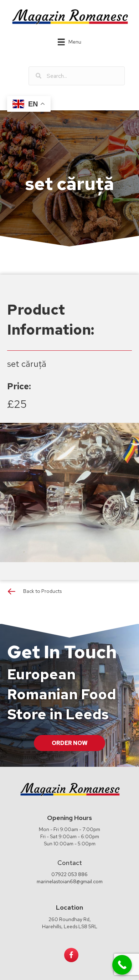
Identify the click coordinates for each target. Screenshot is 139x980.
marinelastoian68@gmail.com (70, 881)
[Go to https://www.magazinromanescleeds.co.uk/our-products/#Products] (69, 593)
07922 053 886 (69, 874)
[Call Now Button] (122, 965)
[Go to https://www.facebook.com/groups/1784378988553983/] (71, 955)
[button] (69, 743)
